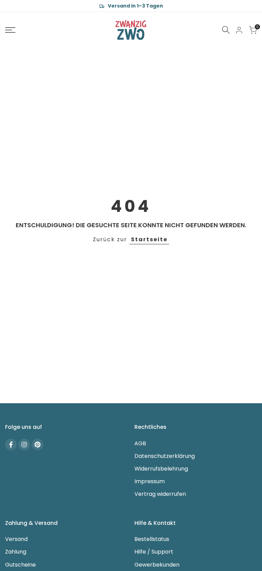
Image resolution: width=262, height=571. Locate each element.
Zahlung (15, 552)
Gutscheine (20, 565)
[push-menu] (10, 30)
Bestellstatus (151, 539)
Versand (16, 539)
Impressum (149, 481)
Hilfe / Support (153, 552)
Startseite (149, 239)
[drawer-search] (226, 30)
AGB (140, 443)
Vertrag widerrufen (160, 494)
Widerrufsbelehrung (161, 469)
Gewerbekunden (156, 565)
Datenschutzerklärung (164, 456)
